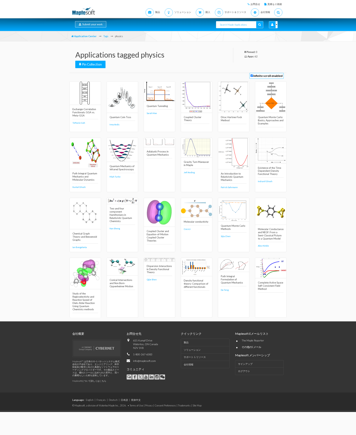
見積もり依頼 (274, 4)
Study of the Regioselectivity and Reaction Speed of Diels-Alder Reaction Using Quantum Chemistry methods (83, 301)
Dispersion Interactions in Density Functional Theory (159, 269)
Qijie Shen (152, 279)
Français (101, 399)
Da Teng (225, 290)
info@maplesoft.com (144, 360)
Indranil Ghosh (265, 181)
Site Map (197, 405)
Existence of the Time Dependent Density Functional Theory (269, 171)
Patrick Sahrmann (229, 187)
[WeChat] (162, 376)
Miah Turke (115, 176)
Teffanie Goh (78, 123)
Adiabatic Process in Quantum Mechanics (158, 153)
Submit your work (92, 24)
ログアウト (244, 371)
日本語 (124, 399)
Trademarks (184, 405)
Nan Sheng (115, 228)
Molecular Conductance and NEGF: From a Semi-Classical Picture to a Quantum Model (271, 234)
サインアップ (245, 363)
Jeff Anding (189, 172)
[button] (272, 24)
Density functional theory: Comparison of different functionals (196, 283)
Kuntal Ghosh (79, 187)
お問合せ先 (134, 333)
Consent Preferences (165, 405)
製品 (186, 342)
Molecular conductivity (196, 221)
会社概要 (78, 333)
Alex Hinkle (263, 246)
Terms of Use (136, 405)
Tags (105, 36)
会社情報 (188, 364)
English (89, 399)
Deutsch (113, 399)
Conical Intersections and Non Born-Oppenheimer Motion (121, 283)
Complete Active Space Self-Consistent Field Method (270, 285)
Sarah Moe (152, 113)
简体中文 (136, 399)
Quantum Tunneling (157, 106)
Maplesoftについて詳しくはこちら (89, 380)
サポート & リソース (195, 357)
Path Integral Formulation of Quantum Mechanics (232, 279)
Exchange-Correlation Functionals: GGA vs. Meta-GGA (84, 112)
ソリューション (192, 349)
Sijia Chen (225, 236)
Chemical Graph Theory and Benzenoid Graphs (84, 236)
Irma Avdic (115, 124)
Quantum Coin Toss (120, 117)
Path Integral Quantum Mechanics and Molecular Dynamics (84, 176)
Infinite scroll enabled (268, 75)
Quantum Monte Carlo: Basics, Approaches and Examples (271, 120)
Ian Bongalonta (79, 247)
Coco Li (187, 229)
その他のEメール (251, 346)
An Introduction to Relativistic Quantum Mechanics (232, 176)
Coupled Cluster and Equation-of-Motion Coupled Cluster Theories (158, 236)
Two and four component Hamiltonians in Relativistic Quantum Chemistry (121, 215)
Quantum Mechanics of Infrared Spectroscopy (122, 168)
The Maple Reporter (253, 340)
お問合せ (255, 4)
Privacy (149, 405)
